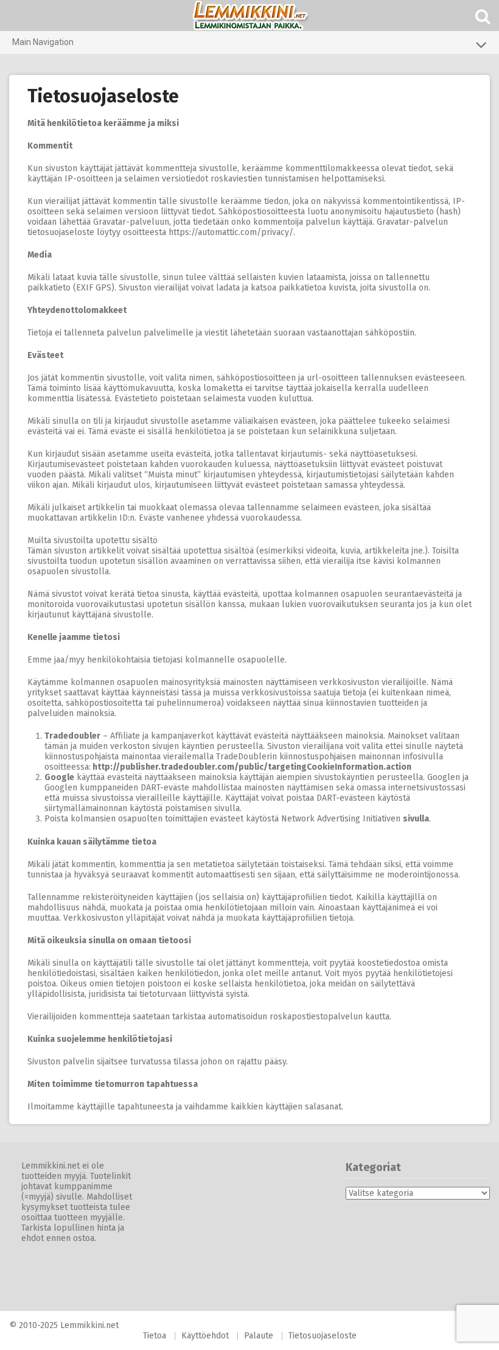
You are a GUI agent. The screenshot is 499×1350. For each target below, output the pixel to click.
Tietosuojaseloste (322, 1336)
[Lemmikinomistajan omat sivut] (249, 15)
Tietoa (154, 1336)
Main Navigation (43, 42)
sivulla (416, 819)
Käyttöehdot (205, 1336)
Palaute (258, 1336)
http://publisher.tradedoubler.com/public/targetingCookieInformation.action (251, 767)
